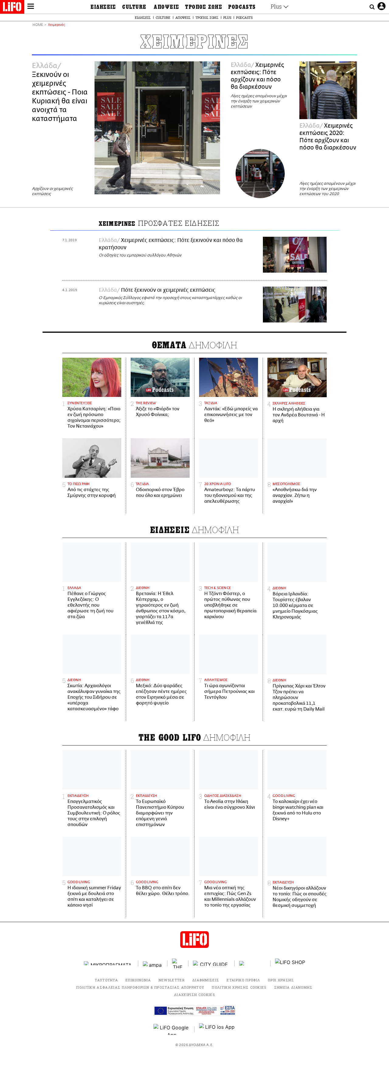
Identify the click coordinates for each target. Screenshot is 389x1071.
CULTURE (134, 7)
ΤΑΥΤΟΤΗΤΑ (106, 980)
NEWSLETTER (172, 980)
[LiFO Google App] (171, 1029)
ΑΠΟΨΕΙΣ (166, 7)
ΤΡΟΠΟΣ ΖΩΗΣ (203, 7)
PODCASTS (242, 7)
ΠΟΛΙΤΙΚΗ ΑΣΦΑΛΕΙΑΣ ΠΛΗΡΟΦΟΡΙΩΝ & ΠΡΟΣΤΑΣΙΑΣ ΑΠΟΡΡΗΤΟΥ (140, 987)
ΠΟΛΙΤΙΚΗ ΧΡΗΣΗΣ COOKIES (239, 987)
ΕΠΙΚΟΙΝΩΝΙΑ (138, 980)
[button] (31, 7)
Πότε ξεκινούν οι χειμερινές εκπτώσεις (168, 290)
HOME (38, 25)
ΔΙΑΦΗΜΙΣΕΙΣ (205, 980)
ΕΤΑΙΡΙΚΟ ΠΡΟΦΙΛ (243, 980)
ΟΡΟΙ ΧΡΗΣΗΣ (281, 980)
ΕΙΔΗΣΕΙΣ (103, 7)
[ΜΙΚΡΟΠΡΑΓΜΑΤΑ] (109, 963)
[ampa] (153, 963)
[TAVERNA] (252, 963)
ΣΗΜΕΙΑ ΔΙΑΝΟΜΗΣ (293, 987)
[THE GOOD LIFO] (178, 963)
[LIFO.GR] (12, 8)
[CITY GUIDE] (211, 963)
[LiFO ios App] (217, 1029)
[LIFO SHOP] (290, 963)
